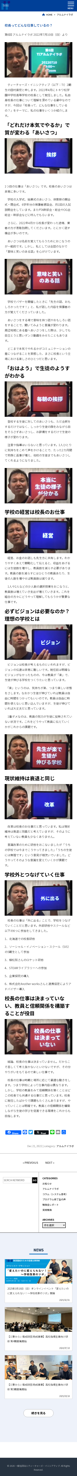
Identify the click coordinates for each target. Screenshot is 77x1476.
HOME (49, 14)
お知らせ (47, 1183)
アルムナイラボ (65, 14)
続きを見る (38, 1413)
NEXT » (49, 1162)
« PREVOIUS (30, 1162)
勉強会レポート (50, 1204)
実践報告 (47, 1210)
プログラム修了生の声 (54, 1199)
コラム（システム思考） (55, 1194)
